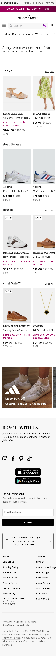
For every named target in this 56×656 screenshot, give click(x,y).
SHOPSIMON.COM (9, 3)
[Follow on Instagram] (5, 460)
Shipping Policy (10, 567)
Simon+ (40, 561)
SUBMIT (28, 522)
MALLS (27, 3)
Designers (27, 34)
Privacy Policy (9, 582)
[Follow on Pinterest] (21, 460)
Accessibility (8, 593)
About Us (41, 556)
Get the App (42, 572)
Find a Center (43, 588)
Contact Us (8, 561)
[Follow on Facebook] (13, 460)
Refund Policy (9, 577)
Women (39, 34)
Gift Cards (41, 593)
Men (49, 34)
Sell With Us (42, 598)
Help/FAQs (8, 556)
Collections (42, 577)
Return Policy (9, 572)
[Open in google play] (28, 483)
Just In (6, 34)
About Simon (43, 582)
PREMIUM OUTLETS (45, 3)
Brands (16, 34)
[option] (18, 106)
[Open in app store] (28, 475)
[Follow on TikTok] (29, 460)
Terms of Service (11, 588)
